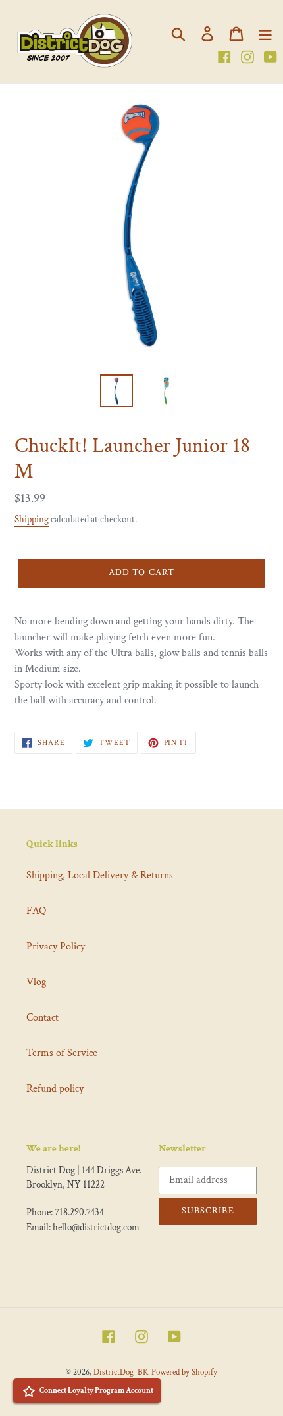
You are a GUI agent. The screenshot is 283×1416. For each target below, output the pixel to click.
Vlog (36, 982)
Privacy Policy (55, 946)
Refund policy (55, 1089)
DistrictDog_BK (121, 1372)
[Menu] (265, 33)
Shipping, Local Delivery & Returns (99, 875)
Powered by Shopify (184, 1372)
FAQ (36, 911)
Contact (42, 1017)
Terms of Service (61, 1053)
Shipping (31, 519)
